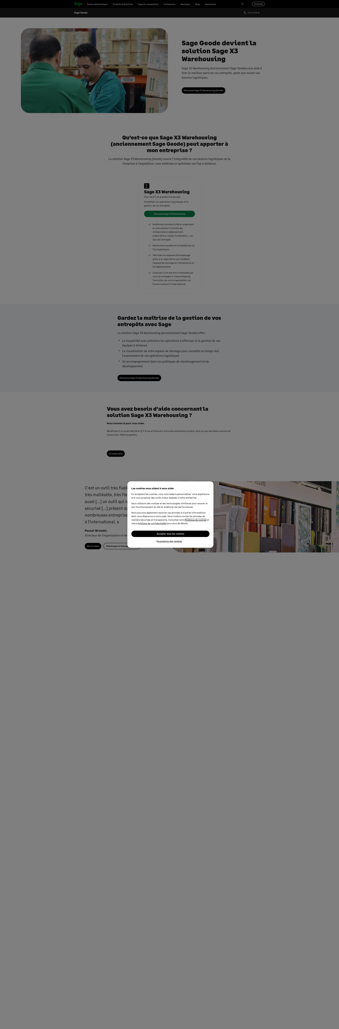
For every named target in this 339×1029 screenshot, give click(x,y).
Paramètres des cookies (169, 541)
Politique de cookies (195, 519)
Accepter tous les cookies (170, 533)
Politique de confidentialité (152, 523)
